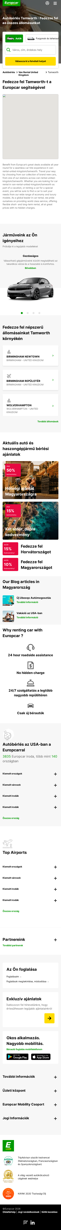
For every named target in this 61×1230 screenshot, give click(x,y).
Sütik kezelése (49, 1212)
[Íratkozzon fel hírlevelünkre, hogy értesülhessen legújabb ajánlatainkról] (49, 1018)
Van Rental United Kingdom (28, 73)
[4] (39, 313)
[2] (27, 313)
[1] (22, 313)
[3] (33, 313)
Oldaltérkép (9, 1212)
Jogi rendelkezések (28, 1212)
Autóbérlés (9, 72)
